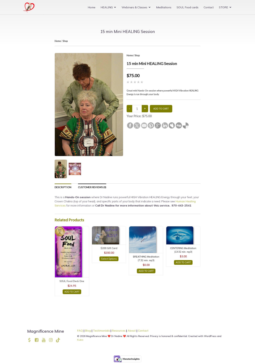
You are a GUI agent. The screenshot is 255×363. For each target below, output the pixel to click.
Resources (118, 330)
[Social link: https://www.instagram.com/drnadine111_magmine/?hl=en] (52, 340)
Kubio (80, 339)
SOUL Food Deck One (72, 281)
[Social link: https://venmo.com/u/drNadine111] (30, 340)
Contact (209, 7)
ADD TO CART (71, 291)
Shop (65, 41)
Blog (88, 330)
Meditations (163, 7)
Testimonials (101, 330)
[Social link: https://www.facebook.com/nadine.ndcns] (37, 340)
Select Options (109, 258)
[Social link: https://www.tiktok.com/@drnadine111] (59, 340)
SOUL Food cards (187, 7)
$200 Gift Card (109, 248)
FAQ (80, 330)
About (132, 330)
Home (91, 7)
